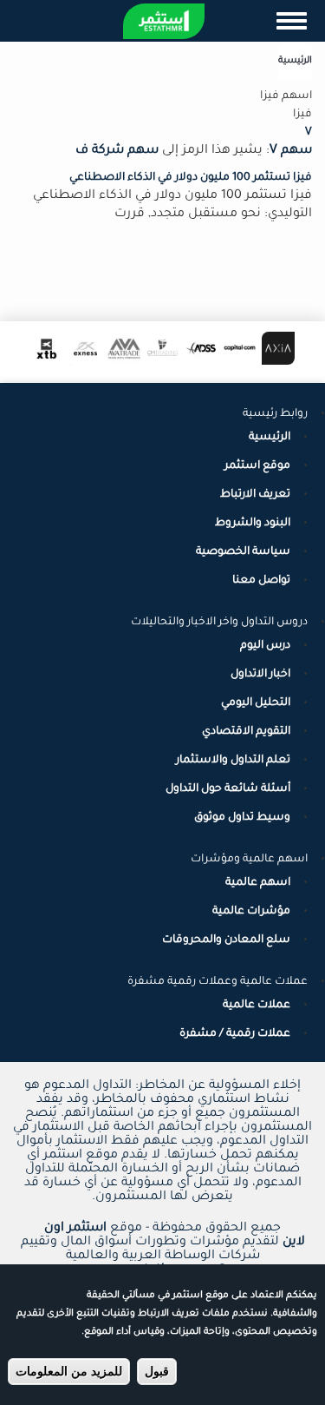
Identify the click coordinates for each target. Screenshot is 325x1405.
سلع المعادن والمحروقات (226, 940)
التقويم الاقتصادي (246, 732)
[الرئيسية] (164, 21)
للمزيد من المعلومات (69, 1371)
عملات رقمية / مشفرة (234, 1034)
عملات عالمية (256, 1005)
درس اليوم (265, 646)
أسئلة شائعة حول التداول (228, 789)
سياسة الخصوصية (243, 552)
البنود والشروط (252, 524)
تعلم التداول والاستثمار (233, 761)
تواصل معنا (261, 581)
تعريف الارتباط (255, 495)
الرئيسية (295, 61)
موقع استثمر (257, 466)
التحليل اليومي (255, 703)
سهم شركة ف (117, 151)
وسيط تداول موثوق (242, 818)
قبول (157, 1371)
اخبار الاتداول (260, 675)
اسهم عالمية (257, 883)
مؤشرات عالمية (251, 912)
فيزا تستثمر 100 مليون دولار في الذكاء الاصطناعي (190, 178)
